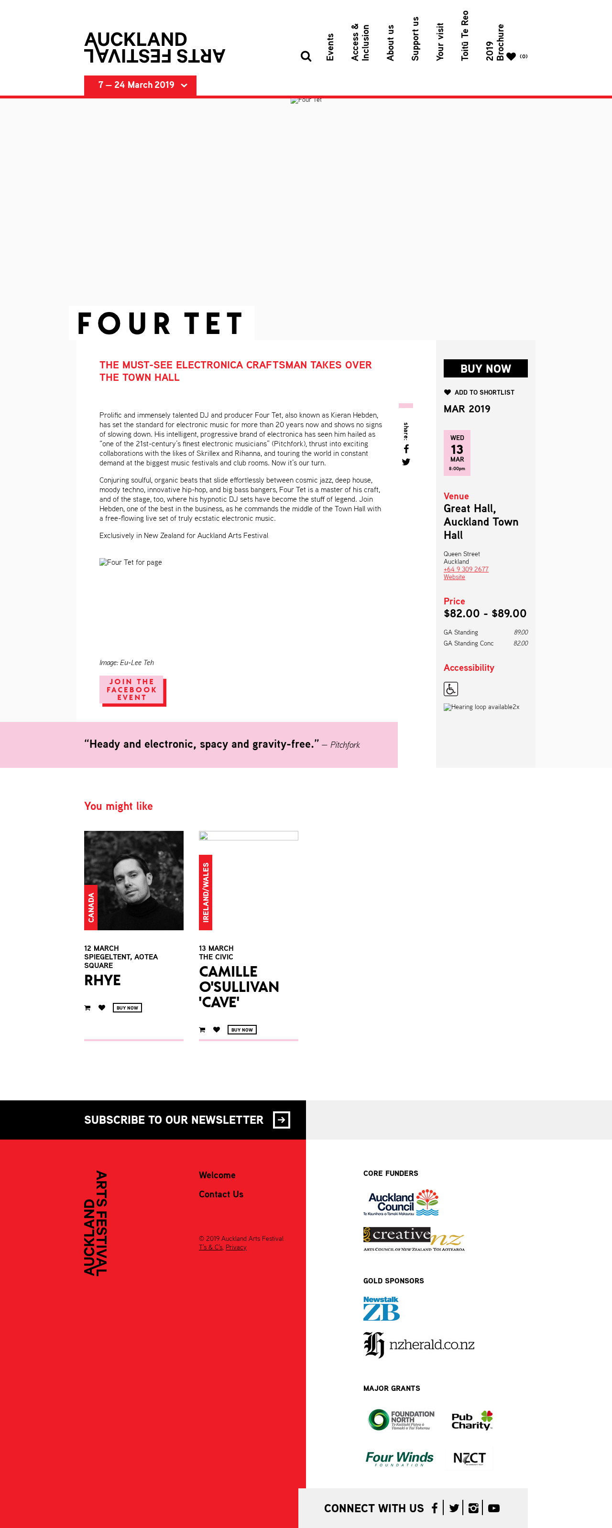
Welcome (217, 1176)
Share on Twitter (406, 462)
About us (391, 43)
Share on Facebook (406, 449)
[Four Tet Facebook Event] (135, 693)
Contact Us (221, 1195)
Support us (416, 39)
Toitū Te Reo (465, 36)
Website (454, 577)
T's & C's (210, 1247)
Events (331, 47)
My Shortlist (524, 57)
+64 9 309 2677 (466, 569)
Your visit (441, 42)
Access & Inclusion (361, 42)
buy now (485, 370)
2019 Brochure (496, 42)
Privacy (236, 1247)
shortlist (101, 1007)
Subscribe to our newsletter (173, 1121)
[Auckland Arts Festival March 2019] (154, 47)
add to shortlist (484, 392)
